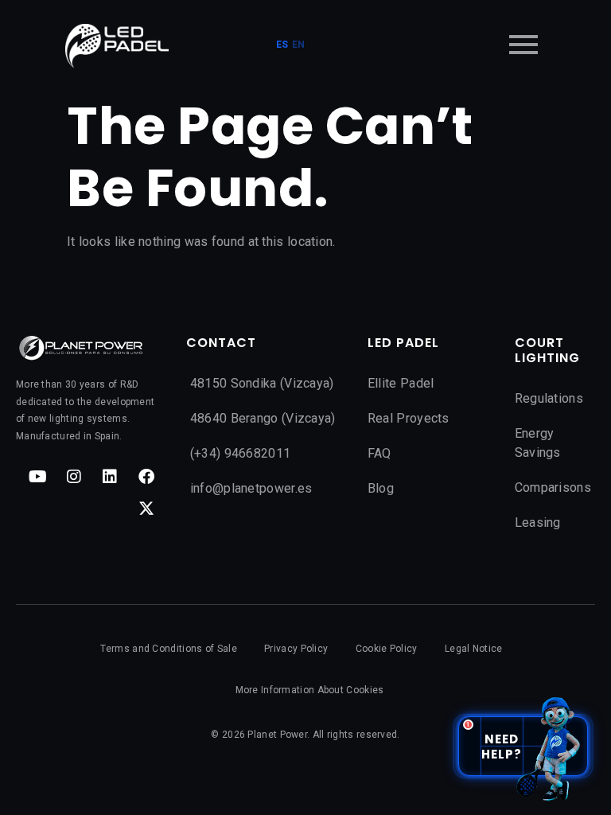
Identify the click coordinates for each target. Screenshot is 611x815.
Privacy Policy (296, 648)
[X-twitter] (146, 508)
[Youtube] (38, 477)
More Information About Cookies (309, 690)
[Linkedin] (110, 477)
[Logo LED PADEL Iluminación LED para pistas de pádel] (117, 46)
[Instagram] (74, 477)
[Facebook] (146, 477)
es (282, 44)
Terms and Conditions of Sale (168, 648)
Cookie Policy (387, 648)
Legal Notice (474, 648)
